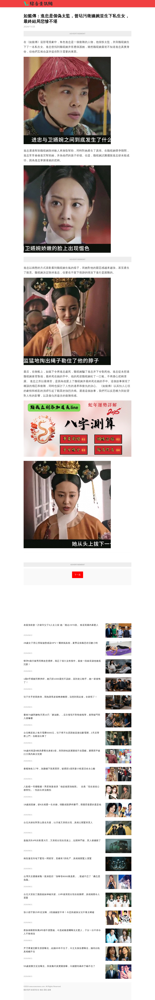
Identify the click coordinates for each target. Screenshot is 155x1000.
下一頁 (77, 575)
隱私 (45, 990)
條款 (41, 990)
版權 (49, 990)
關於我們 (27, 990)
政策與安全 (35, 990)
